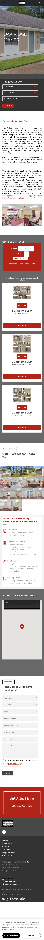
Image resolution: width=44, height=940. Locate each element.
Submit (7, 773)
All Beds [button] (13, 249)
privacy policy (14, 763)
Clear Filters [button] (30, 264)
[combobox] (20, 86)
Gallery (5, 846)
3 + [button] (31, 249)
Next (28, 293)
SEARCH (8, 106)
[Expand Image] (5, 471)
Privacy (13, 894)
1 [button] (20, 249)
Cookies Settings (31, 935)
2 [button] (25, 249)
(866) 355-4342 (40, 2)
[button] (19, 305)
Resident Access (12, 884)
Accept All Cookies (11, 935)
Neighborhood (8, 852)
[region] (22, 929)
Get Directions (11, 881)
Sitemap (20, 894)
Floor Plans (7, 843)
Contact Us (7, 855)
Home (5, 841)
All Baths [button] (18, 254)
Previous (15, 293)
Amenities (6, 849)
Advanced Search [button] (16, 264)
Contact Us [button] (22, 325)
